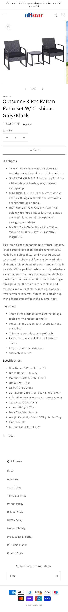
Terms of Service (16, 495)
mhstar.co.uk (37, 605)
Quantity (7, 130)
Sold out (34, 150)
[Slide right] (43, 89)
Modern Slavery (16, 528)
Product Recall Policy (19, 536)
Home (10, 471)
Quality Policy (15, 553)
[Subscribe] (57, 576)
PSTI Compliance (17, 544)
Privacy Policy (15, 503)
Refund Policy (15, 512)
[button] (5, 15)
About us (12, 479)
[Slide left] (25, 89)
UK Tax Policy (15, 520)
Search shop (14, 487)
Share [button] (10, 436)
